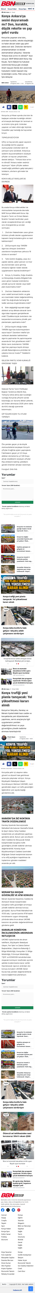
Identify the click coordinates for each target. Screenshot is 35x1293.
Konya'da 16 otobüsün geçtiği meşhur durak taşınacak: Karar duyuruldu (24, 529)
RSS (5, 1284)
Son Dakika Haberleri (25, 1266)
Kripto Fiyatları (6, 1268)
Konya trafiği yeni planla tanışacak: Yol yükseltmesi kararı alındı (15, 599)
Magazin (21, 1223)
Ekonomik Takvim (7, 1271)
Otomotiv (21, 1237)
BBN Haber (6, 12)
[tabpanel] (17, 652)
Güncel (3, 9)
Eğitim (20, 1218)
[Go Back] (30, 1288)
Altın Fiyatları (6, 1266)
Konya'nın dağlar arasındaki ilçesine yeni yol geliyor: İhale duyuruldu (24, 539)
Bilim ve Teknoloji (24, 1226)
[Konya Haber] (17, 584)
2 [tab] (18, 663)
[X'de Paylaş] (14, 107)
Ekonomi (4, 1240)
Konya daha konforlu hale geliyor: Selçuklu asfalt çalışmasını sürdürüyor (14, 631)
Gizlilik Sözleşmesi (24, 1255)
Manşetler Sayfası (7, 1257)
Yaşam (3, 1223)
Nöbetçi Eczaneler (8, 1274)
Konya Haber (12, 9)
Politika (4, 1237)
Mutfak (20, 1240)
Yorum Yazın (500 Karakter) (11, 485)
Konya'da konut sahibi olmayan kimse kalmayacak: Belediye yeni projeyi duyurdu (17, 660)
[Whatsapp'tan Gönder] (20, 107)
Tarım (13, 12)
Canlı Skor (21, 1271)
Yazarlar (21, 1220)
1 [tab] (16, 663)
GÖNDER (17, 502)
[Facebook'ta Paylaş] (9, 107)
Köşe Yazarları (6, 1252)
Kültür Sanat (5, 1234)
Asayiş (3, 1218)
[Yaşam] (17, 616)
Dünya (20, 1215)
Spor (3, 1226)
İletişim (20, 1257)
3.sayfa (4, 1220)
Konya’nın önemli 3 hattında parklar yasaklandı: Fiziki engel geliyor (24, 559)
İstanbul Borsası (7, 1260)
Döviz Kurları (6, 1263)
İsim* (3, 478)
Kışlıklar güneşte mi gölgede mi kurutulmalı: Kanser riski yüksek (23, 549)
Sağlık (20, 1231)
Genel (20, 1242)
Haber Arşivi (22, 1260)
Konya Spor (23, 9)
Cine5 (20, 1268)
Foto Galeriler (6, 1255)
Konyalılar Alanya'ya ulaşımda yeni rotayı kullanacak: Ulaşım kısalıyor (24, 569)
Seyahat (21, 1229)
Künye (20, 1252)
